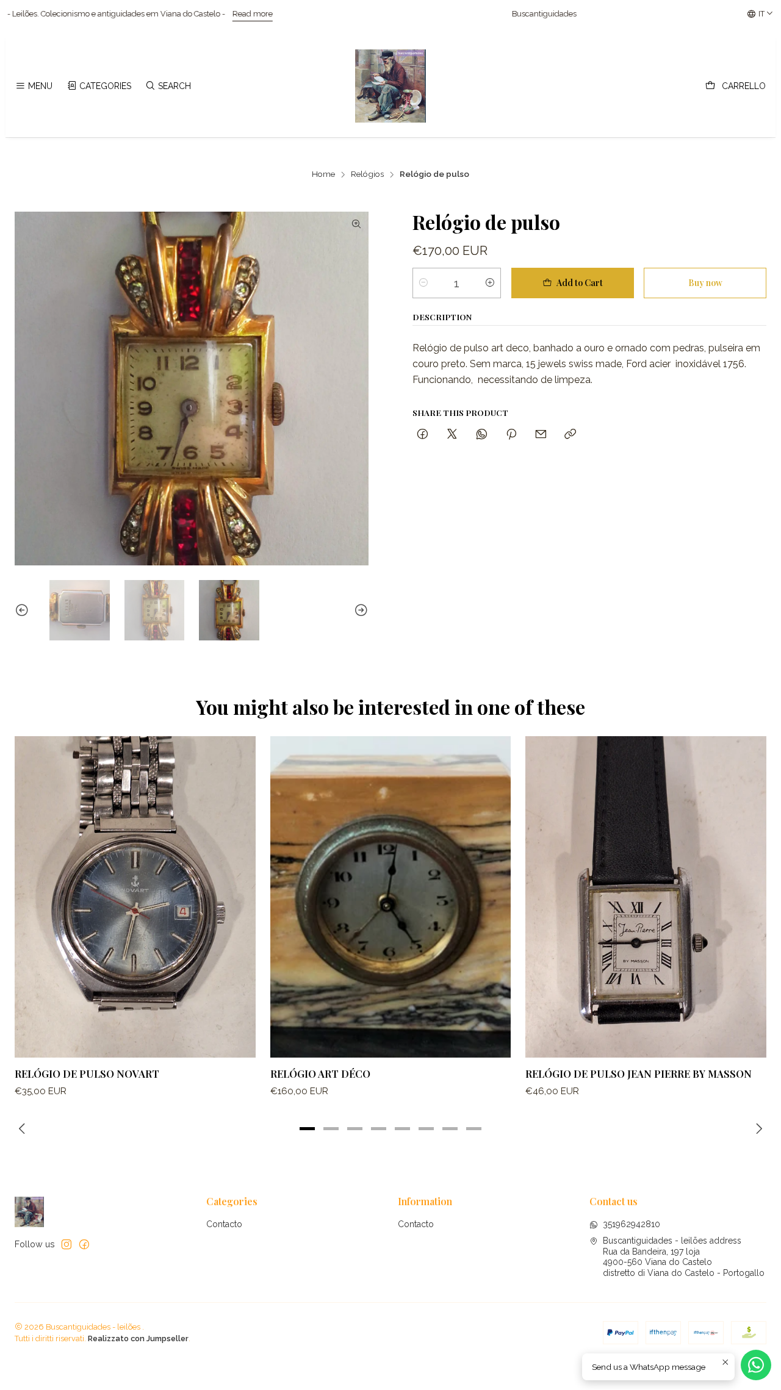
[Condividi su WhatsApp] (482, 434)
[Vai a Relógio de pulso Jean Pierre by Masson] (645, 896)
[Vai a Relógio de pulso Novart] (135, 896)
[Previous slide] (24, 610)
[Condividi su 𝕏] (452, 434)
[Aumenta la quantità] (490, 283)
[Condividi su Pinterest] (511, 434)
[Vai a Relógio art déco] (390, 896)
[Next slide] (359, 610)
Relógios (367, 174)
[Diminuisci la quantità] (423, 283)
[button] (307, 1129)
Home (323, 174)
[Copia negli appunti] (570, 434)
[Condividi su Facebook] (422, 434)
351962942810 (631, 1224)
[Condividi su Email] (541, 434)
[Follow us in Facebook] (84, 1244)
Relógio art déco (320, 1073)
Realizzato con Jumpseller (138, 1338)
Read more (141, 13)
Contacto (224, 1224)
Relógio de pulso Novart (87, 1073)
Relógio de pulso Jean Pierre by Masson (638, 1073)
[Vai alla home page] (390, 86)
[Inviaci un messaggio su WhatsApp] (756, 1365)
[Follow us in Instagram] (66, 1244)
